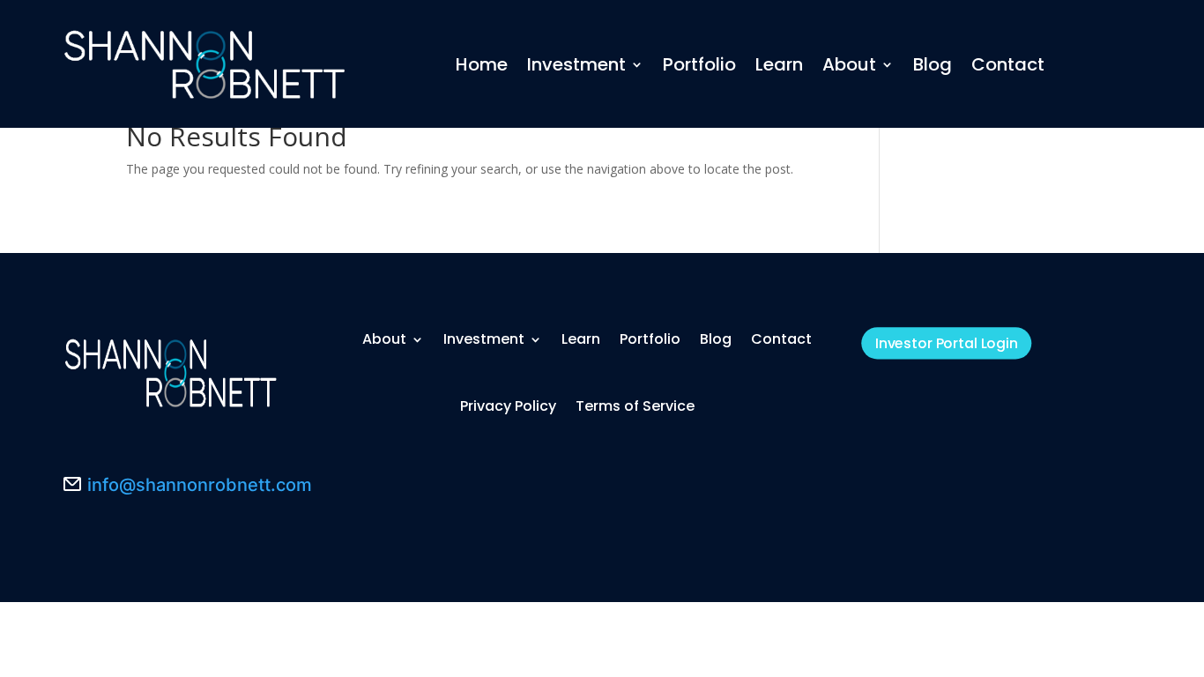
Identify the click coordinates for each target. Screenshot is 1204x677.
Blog (932, 64)
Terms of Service (635, 406)
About (849, 64)
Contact (1007, 64)
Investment (576, 64)
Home (482, 64)
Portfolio (699, 64)
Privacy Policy (508, 406)
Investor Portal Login (946, 343)
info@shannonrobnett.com (199, 484)
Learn (779, 64)
